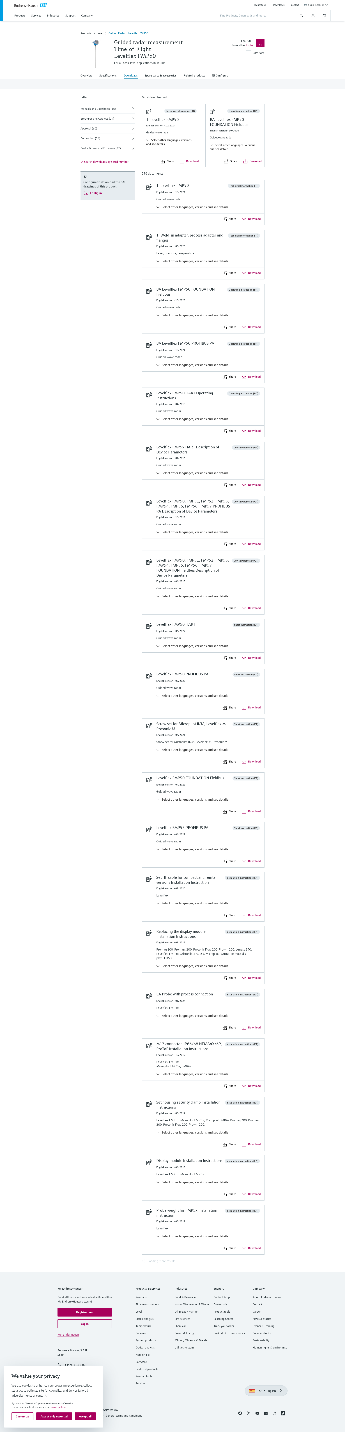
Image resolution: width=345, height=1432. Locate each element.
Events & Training (263, 1326)
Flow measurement (147, 1304)
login (249, 45)
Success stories (262, 1333)
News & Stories (262, 1318)
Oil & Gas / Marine (186, 1311)
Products (85, 33)
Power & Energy (184, 1333)
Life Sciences (182, 1318)
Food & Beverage (185, 1297)
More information (68, 1334)
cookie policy (58, 1407)
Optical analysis (145, 1347)
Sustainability (261, 1340)
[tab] (88, 75)
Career (257, 1311)
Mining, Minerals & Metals (191, 1340)
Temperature (143, 1326)
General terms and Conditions (124, 1415)
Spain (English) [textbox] (316, 4)
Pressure (141, 1333)
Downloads (279, 4)
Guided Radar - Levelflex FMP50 (128, 33)
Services (141, 1383)
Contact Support (223, 1297)
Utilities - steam (184, 1347)
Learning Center (223, 1318)
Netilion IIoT (143, 1354)
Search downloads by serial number (105, 161)
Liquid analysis (145, 1318)
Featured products (147, 1369)
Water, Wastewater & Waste (192, 1304)
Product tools (259, 4)
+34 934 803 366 (75, 1365)
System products (146, 1340)
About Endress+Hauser (267, 1297)
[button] (85, 1312)
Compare (258, 53)
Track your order (224, 1326)
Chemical (180, 1326)
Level (100, 33)
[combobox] (318, 5)
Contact (295, 4)
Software (141, 1362)
